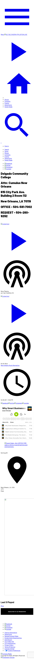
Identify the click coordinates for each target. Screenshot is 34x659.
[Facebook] (8, 163)
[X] (7, 165)
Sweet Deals (8, 107)
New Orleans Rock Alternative (10, 365)
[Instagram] (8, 167)
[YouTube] (8, 169)
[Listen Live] (17, 240)
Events (7, 103)
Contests (7, 101)
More (2, 606)
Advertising (8, 105)
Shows (7, 99)
